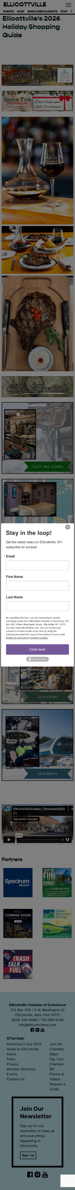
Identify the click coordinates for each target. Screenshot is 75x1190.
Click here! (37, 649)
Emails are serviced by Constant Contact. (27, 637)
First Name (14, 576)
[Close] (70, 527)
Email (10, 556)
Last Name (14, 597)
